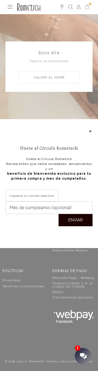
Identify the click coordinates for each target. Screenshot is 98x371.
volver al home (49, 77)
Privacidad (11, 280)
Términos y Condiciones (23, 286)
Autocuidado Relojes (70, 250)
